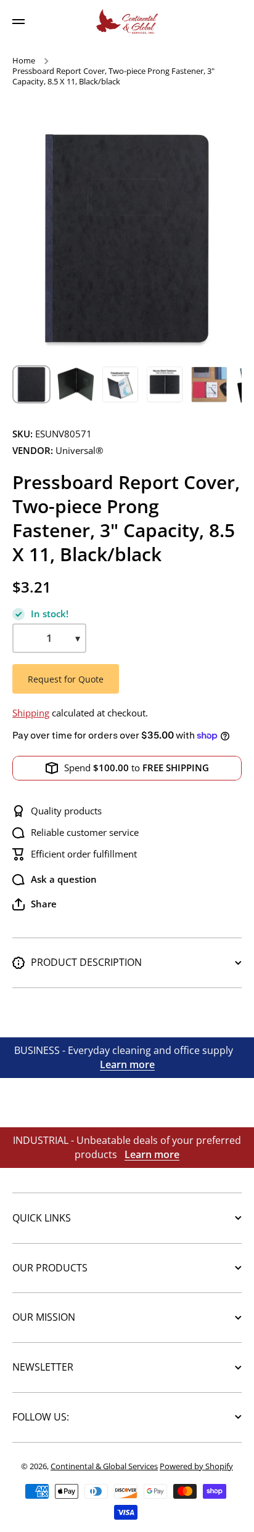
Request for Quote (66, 679)
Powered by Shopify (196, 1466)
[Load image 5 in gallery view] (209, 384)
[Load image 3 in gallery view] (120, 384)
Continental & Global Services (104, 1466)
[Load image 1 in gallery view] (31, 384)
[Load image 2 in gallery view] (76, 384)
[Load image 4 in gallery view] (164, 384)
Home (23, 60)
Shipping (30, 713)
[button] (34, 904)
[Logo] (127, 21)
